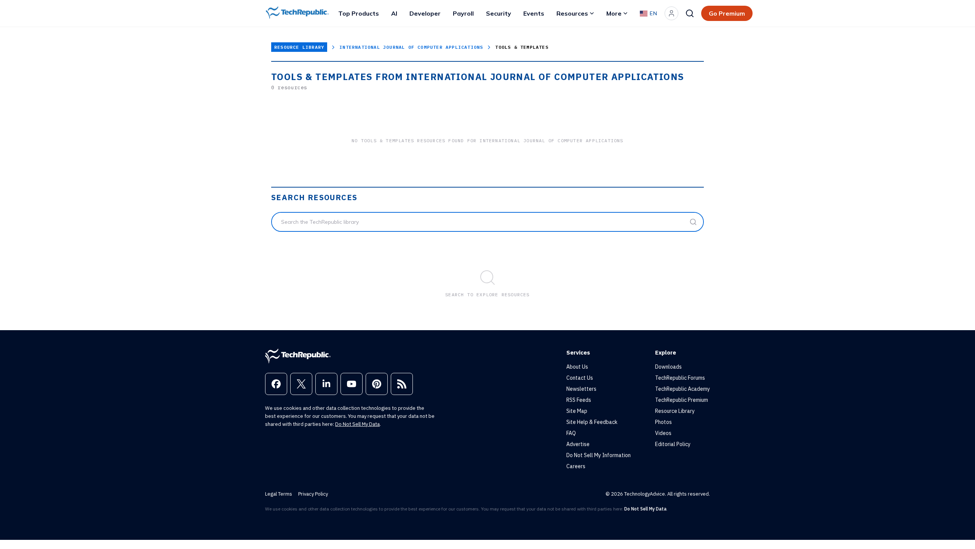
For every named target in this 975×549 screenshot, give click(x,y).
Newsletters (581, 388)
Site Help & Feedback (591, 422)
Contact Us (579, 377)
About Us (577, 366)
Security (498, 13)
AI (394, 13)
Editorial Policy (672, 444)
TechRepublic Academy (682, 388)
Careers (575, 466)
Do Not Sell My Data (357, 424)
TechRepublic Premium (681, 399)
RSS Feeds (578, 399)
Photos (663, 422)
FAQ (571, 433)
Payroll (463, 13)
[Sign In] (671, 13)
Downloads (668, 366)
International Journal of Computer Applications (411, 47)
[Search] (690, 13)
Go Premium (727, 13)
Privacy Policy (313, 494)
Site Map (576, 411)
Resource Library (299, 47)
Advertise (578, 444)
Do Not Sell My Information (598, 455)
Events (533, 13)
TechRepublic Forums (680, 377)
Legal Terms (278, 494)
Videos (663, 433)
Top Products (358, 13)
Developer (425, 13)
